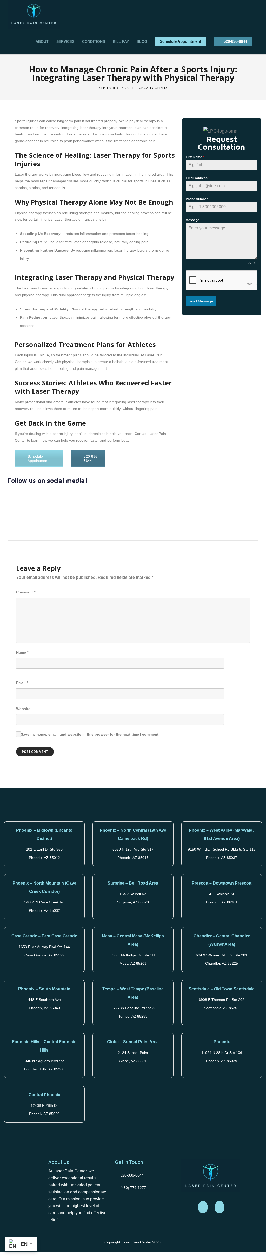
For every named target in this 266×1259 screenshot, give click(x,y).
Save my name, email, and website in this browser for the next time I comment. (90, 734)
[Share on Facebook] (106, 528)
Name (22, 652)
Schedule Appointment (180, 41)
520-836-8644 (235, 41)
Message (192, 220)
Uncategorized (153, 88)
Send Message (200, 301)
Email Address (198, 178)
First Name (195, 157)
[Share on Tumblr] (145, 528)
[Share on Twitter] (116, 528)
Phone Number (197, 199)
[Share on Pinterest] (154, 528)
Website (23, 709)
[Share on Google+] (125, 528)
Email (22, 683)
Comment (25, 592)
